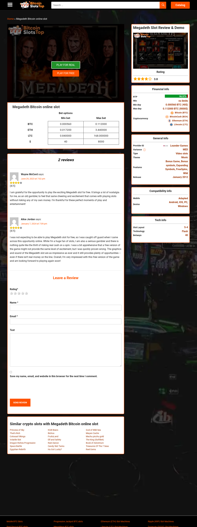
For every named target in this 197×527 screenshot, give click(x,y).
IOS (181, 202)
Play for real (65, 65)
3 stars (19, 293)
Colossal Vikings (17, 436)
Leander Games (179, 145)
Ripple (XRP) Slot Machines (161, 521)
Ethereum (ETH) (180, 120)
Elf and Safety (54, 440)
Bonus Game (173, 161)
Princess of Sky (17, 430)
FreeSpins (181, 169)
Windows (183, 206)
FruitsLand (53, 436)
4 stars (23, 293)
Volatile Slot (15, 440)
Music (184, 157)
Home (10, 18)
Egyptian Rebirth (18, 449)
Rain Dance (53, 443)
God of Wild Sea (93, 430)
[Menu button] (10, 4)
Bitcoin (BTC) (181, 112)
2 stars (15, 293)
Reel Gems (91, 449)
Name (14, 302)
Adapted (183, 198)
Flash (185, 231)
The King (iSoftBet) (95, 440)
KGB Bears (53, 430)
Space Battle (16, 446)
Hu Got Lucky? (55, 449)
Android (173, 202)
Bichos (51, 433)
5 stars (26, 293)
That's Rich (15, 433)
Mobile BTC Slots (15, 521)
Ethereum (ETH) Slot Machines (115, 521)
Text (12, 330)
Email (14, 316)
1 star (12, 293)
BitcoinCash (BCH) (178, 116)
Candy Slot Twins (56, 446)
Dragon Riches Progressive (22, 443)
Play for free (65, 73)
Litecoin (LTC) (181, 124)
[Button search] (163, 5)
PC (185, 202)
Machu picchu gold (95, 436)
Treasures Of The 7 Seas (97, 446)
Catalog (180, 5)
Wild (185, 173)
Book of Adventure (95, 443)
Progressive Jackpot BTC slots (68, 521)
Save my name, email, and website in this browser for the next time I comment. (53, 376)
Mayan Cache (92, 433)
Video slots (182, 153)
